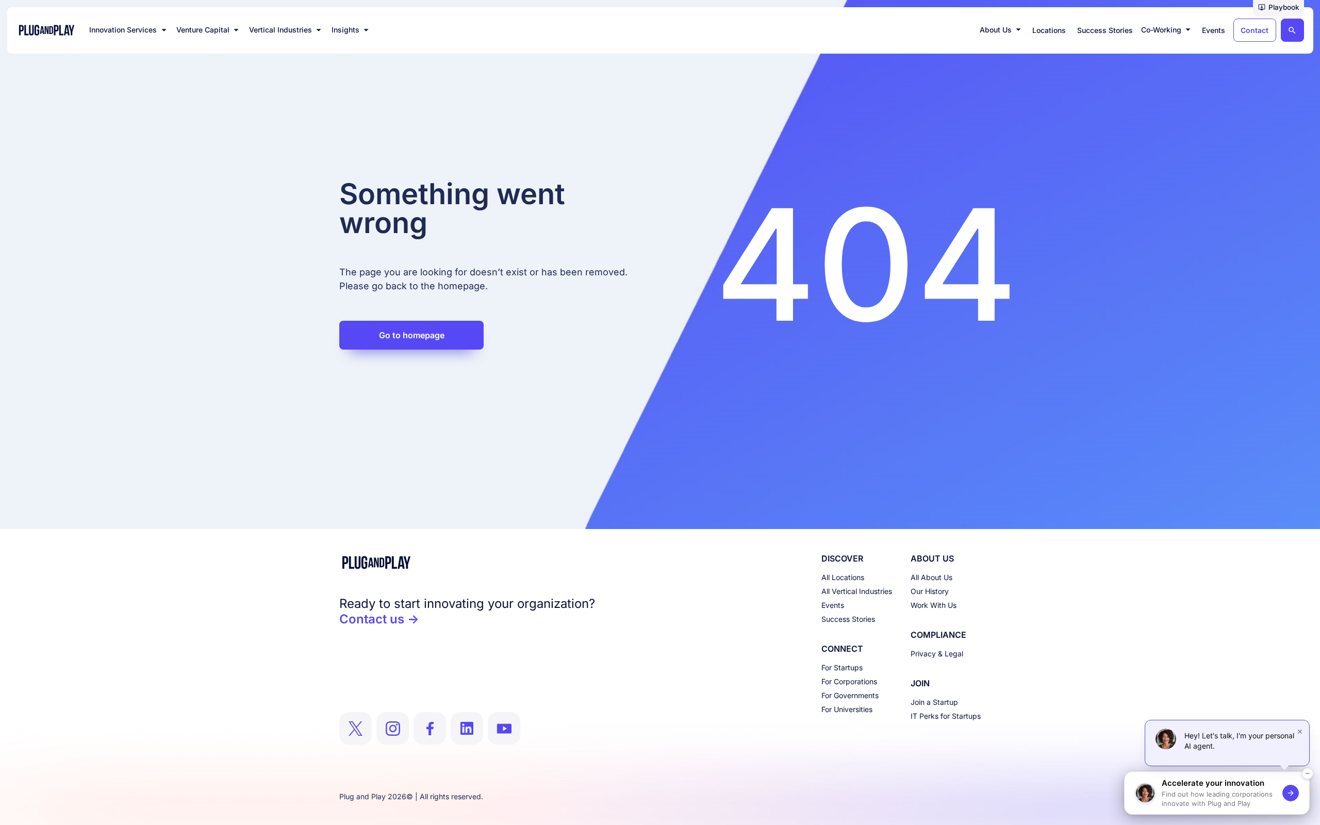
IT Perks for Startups (946, 716)
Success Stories (848, 619)
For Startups (842, 667)
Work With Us (933, 605)
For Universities (846, 709)
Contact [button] (1254, 30)
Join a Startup (934, 702)
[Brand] (467, 562)
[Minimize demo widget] (1307, 773)
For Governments (850, 695)
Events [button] (1213, 30)
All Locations (842, 577)
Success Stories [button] (1105, 30)
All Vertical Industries (856, 591)
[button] (1278, 8)
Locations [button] (1049, 30)
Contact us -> (379, 619)
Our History (930, 591)
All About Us (931, 577)
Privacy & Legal (937, 653)
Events (832, 605)
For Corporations (849, 681)
